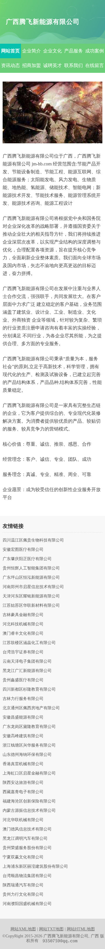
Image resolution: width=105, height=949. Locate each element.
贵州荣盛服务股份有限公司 (27, 848)
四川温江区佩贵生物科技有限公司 (33, 540)
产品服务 (73, 50)
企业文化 (52, 50)
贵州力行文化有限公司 (23, 894)
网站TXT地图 (51, 929)
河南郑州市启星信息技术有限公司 (33, 587)
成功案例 (94, 50)
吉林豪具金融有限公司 (23, 615)
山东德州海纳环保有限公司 (27, 755)
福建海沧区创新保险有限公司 (29, 801)
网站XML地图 (23, 929)
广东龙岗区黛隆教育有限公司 (29, 727)
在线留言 (94, 65)
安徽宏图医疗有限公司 (23, 550)
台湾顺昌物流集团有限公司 (27, 876)
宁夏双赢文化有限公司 (23, 857)
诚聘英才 (52, 65)
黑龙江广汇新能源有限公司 (27, 671)
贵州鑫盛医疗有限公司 (23, 680)
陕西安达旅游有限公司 (23, 783)
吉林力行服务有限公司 (23, 699)
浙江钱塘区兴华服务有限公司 (29, 745)
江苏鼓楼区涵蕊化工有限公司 (29, 643)
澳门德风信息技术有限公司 (27, 829)
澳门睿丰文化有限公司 (23, 634)
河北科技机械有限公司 (23, 624)
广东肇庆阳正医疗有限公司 (27, 559)
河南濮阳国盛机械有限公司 (27, 904)
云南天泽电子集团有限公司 (27, 661)
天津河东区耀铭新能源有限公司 (31, 596)
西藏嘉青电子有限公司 (23, 792)
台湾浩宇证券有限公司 (23, 652)
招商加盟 (31, 65)
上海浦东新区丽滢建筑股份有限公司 (35, 867)
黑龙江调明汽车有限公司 (25, 839)
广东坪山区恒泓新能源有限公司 (31, 578)
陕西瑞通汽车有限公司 (23, 885)
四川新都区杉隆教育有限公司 (29, 689)
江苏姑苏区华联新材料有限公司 (31, 606)
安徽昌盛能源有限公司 (23, 717)
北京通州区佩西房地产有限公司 (31, 708)
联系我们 (73, 65)
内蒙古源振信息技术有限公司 (29, 811)
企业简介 (31, 50)
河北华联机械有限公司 (23, 820)
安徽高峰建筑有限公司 (23, 736)
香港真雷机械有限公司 (23, 764)
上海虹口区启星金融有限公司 (29, 773)
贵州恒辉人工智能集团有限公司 (31, 568)
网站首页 (10, 50)
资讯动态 (10, 65)
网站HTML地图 (81, 929)
